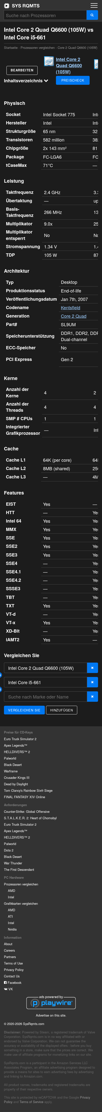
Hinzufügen (61, 710)
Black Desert (13, 764)
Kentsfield (70, 307)
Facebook (14, 982)
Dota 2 (8, 850)
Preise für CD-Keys (18, 732)
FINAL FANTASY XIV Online (24, 796)
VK (10, 989)
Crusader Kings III (16, 777)
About (8, 943)
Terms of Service (31, 1101)
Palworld (10, 758)
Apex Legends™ (15, 745)
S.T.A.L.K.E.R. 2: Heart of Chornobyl (30, 818)
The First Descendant (19, 869)
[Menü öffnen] (94, 5)
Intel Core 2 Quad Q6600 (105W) (69, 65)
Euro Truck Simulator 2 (20, 738)
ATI (10, 916)
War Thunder (13, 863)
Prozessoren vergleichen (38, 47)
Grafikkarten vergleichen (21, 903)
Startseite (22, 5)
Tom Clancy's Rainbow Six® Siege (28, 790)
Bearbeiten (22, 70)
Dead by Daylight (16, 784)
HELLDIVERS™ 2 (17, 751)
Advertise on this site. (51, 1015)
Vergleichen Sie (24, 710)
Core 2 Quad (73, 316)
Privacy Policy (14, 969)
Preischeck (72, 80)
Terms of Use (13, 963)
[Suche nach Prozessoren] (92, 15)
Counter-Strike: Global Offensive (27, 811)
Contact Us (12, 976)
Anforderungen (15, 805)
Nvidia (12, 929)
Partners (10, 956)
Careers (9, 950)
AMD (11, 890)
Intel (11, 897)
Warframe (11, 771)
